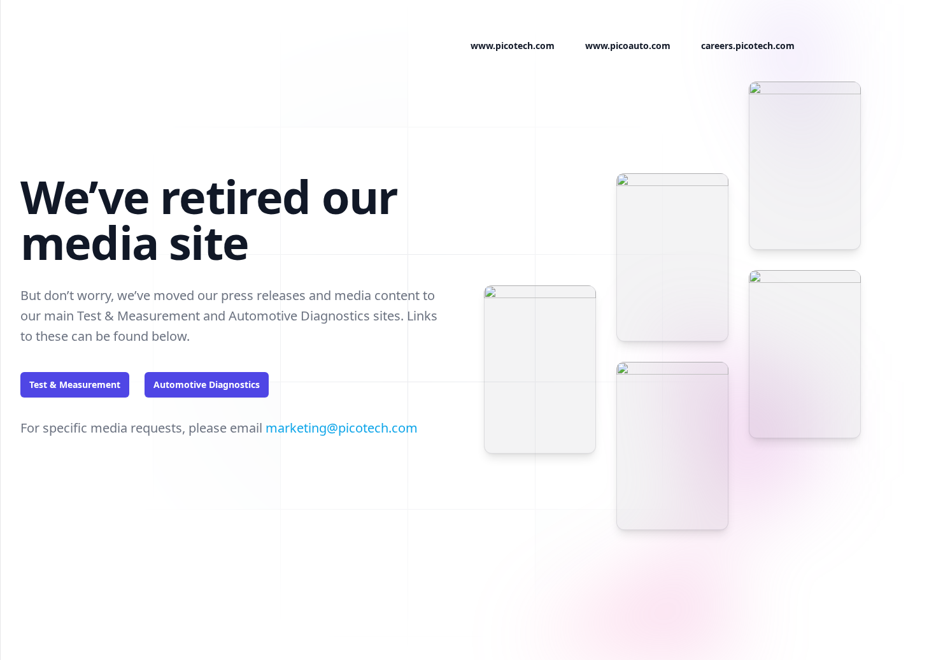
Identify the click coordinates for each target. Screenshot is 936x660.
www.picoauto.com (627, 45)
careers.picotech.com (748, 45)
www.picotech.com (513, 45)
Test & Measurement (74, 384)
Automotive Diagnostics (206, 384)
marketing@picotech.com (342, 427)
